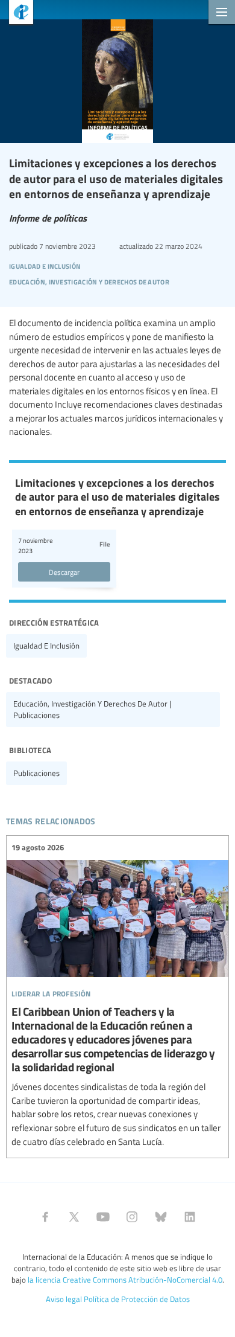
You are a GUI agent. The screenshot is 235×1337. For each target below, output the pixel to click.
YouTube (103, 1217)
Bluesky (161, 1217)
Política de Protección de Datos (137, 1299)
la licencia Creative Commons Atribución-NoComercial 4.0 (125, 1279)
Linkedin (190, 1217)
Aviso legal (64, 1299)
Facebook (45, 1217)
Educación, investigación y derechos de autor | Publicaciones (92, 709)
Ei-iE (16, 13)
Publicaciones (36, 773)
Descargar (64, 572)
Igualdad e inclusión (46, 645)
